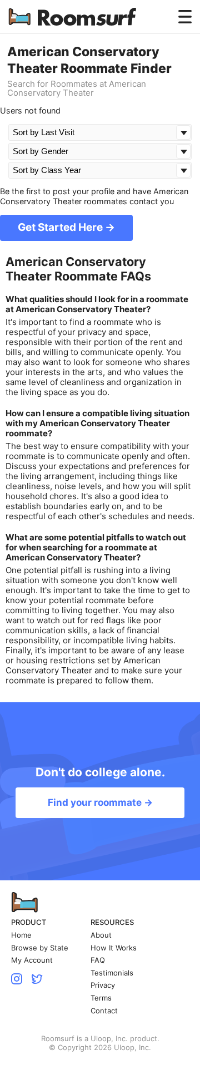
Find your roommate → (100, 802)
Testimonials (112, 973)
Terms (101, 998)
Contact (104, 1011)
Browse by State (39, 948)
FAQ (98, 960)
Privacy (103, 985)
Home (21, 935)
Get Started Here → (66, 227)
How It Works (114, 948)
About (101, 935)
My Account (32, 960)
